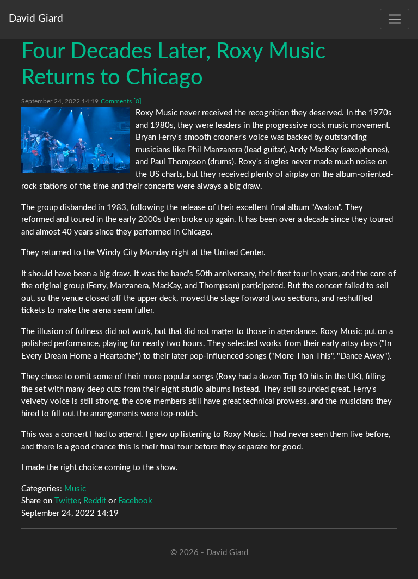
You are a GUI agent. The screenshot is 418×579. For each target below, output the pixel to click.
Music (75, 489)
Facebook (135, 501)
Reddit (94, 501)
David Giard (36, 19)
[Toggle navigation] (394, 19)
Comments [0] (121, 101)
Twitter (66, 501)
